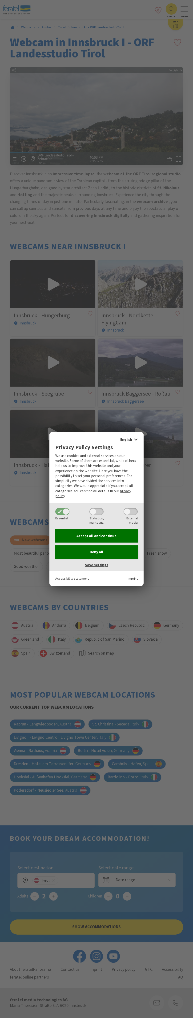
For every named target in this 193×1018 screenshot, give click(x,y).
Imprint (133, 578)
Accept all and (96, 536)
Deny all (96, 552)
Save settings (96, 565)
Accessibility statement (72, 578)
